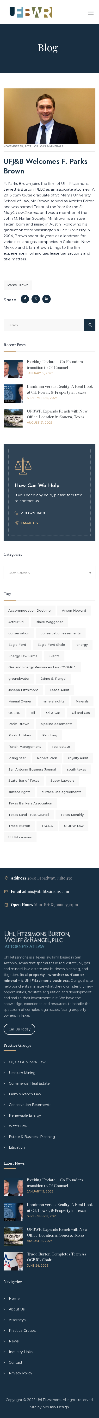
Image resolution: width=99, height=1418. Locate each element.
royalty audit (78, 758)
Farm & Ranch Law (25, 1094)
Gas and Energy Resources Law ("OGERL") (42, 667)
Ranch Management (24, 746)
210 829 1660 (33, 513)
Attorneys (17, 1320)
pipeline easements (57, 724)
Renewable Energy (25, 1115)
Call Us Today (20, 1029)
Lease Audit (59, 690)
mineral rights (53, 701)
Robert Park (47, 758)
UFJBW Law (74, 826)
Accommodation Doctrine (29, 610)
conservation (18, 633)
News (14, 1341)
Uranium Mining (22, 1073)
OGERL (14, 713)
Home (14, 1298)
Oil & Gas (53, 713)
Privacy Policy (20, 1373)
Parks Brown (18, 285)
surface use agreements (61, 792)
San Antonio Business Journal (32, 769)
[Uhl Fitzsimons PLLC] (29, 12)
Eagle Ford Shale (51, 645)
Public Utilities (19, 735)
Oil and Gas (81, 713)
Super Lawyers (62, 780)
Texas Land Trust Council (28, 815)
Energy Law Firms (22, 656)
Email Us (29, 523)
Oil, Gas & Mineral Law (27, 1062)
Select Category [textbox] (19, 573)
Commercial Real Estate (29, 1083)
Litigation (17, 1147)
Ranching (49, 735)
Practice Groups (22, 1330)
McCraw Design (56, 1407)
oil (33, 713)
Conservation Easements (30, 1105)
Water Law (18, 1126)
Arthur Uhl (16, 622)
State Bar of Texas (23, 780)
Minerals (82, 701)
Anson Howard (74, 610)
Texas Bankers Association (30, 803)
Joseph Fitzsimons (23, 690)
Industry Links (20, 1352)
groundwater (19, 678)
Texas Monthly (72, 815)
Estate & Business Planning (32, 1137)
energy (82, 645)
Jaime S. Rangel (53, 678)
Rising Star (17, 758)
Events (54, 656)
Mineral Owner (19, 701)
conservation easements (61, 633)
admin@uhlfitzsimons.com (45, 891)
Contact (15, 1362)
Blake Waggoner (49, 622)
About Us (17, 1309)
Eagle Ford (17, 645)
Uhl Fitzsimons (20, 837)
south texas (76, 769)
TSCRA (47, 826)
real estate (61, 746)
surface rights (19, 792)
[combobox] (49, 572)
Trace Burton (19, 826)
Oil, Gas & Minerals (48, 146)
